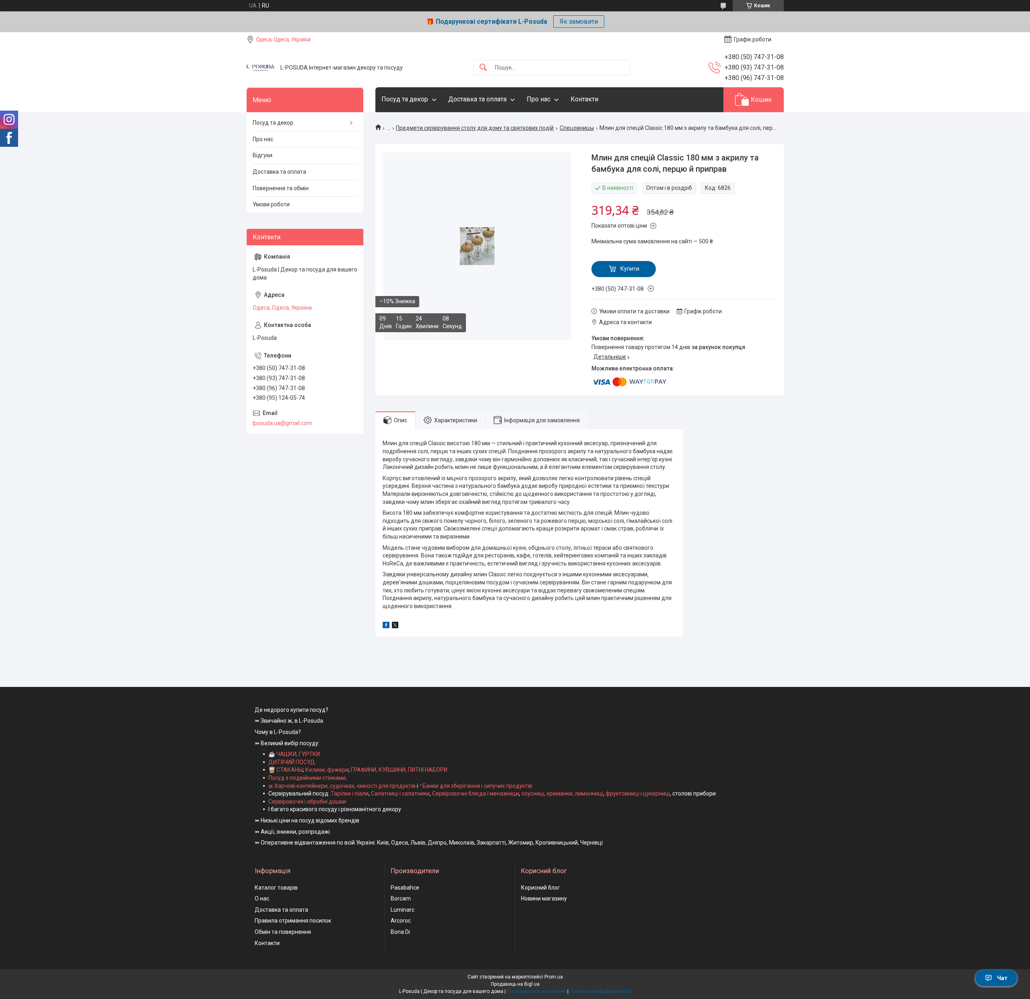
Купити (629, 268)
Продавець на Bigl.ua (515, 984)
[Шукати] (483, 68)
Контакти (584, 99)
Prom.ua (553, 977)
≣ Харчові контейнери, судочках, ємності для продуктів (342, 786)
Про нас (538, 99)
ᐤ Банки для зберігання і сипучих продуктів (475, 786)
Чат (1002, 978)
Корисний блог (540, 887)
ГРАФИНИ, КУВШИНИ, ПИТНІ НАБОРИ (399, 770)
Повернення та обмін (281, 188)
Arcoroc (401, 920)
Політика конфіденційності (600, 991)
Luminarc (402, 909)
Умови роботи (271, 204)
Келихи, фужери (326, 770)
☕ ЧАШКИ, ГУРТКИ (294, 754)
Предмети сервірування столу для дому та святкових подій (475, 128)
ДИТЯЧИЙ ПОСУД (291, 762)
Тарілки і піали (350, 793)
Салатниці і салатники (400, 793)
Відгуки (262, 155)
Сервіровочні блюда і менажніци (475, 793)
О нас (262, 898)
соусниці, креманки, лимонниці (562, 793)
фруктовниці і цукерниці (638, 793)
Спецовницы (577, 128)
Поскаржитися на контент (536, 991)
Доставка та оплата (477, 99)
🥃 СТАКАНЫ (285, 770)
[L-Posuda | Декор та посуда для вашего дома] (260, 68)
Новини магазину (544, 898)
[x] (395, 626)
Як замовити (579, 21)
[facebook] (386, 626)
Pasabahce (405, 887)
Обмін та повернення (283, 932)
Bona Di (400, 932)
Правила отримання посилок (293, 920)
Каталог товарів (276, 887)
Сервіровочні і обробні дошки (307, 801)
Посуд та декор (404, 99)
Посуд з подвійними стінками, (307, 778)
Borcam (401, 898)
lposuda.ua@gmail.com (282, 423)
